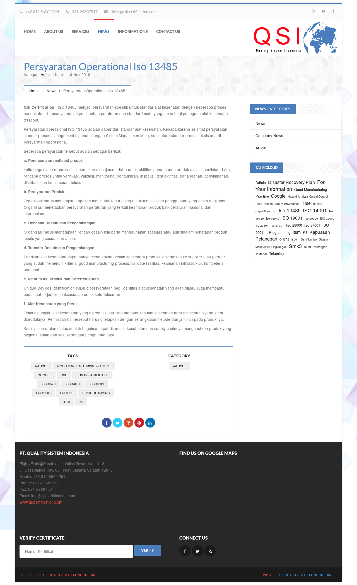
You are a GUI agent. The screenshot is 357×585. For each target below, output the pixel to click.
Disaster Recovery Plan (291, 182)
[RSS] (314, 11)
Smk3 (295, 245)
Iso (274, 211)
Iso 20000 (43, 392)
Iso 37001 (312, 225)
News (51, 90)
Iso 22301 (262, 225)
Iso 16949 (97, 384)
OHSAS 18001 (289, 239)
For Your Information (290, 185)
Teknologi (276, 253)
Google (44, 375)
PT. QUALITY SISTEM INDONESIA (69, 574)
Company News (269, 135)
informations (133, 31)
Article (46, 74)
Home (34, 90)
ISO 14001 (73, 384)
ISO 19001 (292, 218)
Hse (64, 375)
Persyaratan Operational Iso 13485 (101, 66)
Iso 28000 (294, 225)
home (30, 31)
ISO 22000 (327, 218)
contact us (168, 31)
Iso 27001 (277, 225)
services (81, 31)
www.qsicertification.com (41, 502)
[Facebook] (333, 11)
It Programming (96, 392)
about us (53, 31)
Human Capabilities (92, 375)
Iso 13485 (49, 384)
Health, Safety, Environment (282, 204)
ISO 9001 (66, 392)
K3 (81, 401)
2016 (267, 574)
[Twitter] (323, 11)
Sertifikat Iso (309, 239)
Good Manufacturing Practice (84, 366)
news (104, 31)
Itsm (66, 401)
